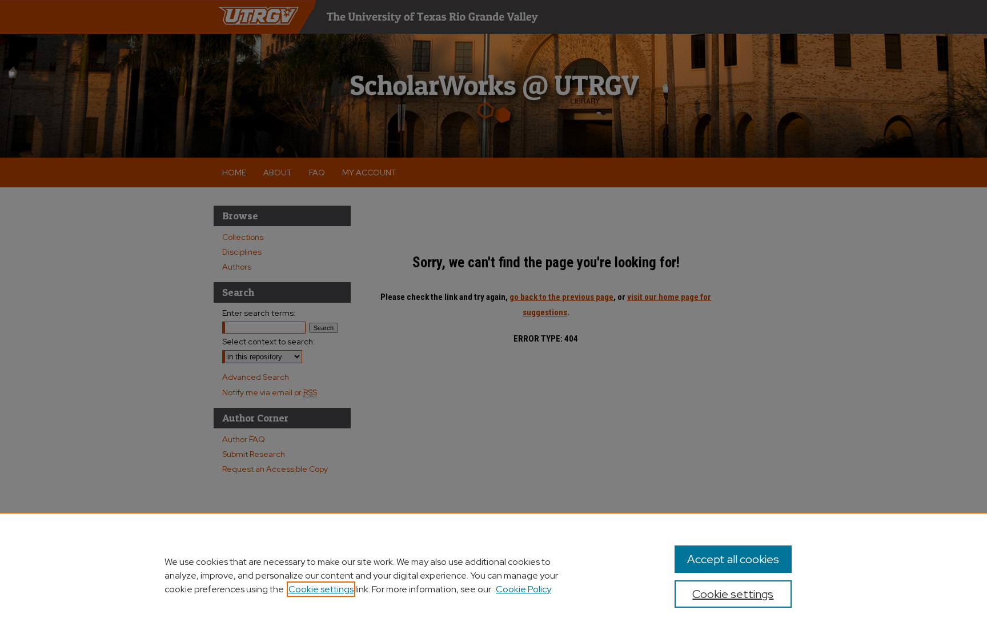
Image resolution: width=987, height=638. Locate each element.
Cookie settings (321, 589)
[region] (493, 575)
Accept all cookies (733, 559)
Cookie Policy (523, 589)
